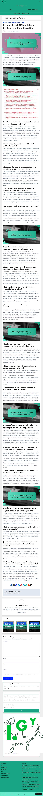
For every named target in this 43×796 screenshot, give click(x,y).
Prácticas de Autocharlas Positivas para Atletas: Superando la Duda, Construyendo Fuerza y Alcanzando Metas (31, 788)
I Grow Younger (15, 753)
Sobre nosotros (25, 13)
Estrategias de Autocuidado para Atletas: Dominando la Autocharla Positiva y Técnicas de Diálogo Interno (31, 767)
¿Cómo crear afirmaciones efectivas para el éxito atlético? (16, 101)
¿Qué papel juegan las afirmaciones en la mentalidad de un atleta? (18, 100)
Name (4, 658)
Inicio (11, 9)
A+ (2, 1)
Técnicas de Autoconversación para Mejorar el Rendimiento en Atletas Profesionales (21, 697)
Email (4, 663)
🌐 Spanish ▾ (38, 793)
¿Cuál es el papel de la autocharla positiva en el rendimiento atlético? (19, 91)
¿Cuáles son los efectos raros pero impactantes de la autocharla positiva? (20, 102)
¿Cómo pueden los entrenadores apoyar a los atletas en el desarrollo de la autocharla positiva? (19, 115)
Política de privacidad (5, 773)
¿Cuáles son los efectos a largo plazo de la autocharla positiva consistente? (20, 105)
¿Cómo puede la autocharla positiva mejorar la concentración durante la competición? (21, 95)
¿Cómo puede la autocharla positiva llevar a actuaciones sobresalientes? (19, 104)
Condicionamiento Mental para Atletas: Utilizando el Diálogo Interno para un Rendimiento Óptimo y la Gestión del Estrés (31, 783)
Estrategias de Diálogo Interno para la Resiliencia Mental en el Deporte (18, 695)
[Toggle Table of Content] (37, 90)
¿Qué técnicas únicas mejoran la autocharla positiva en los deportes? (19, 97)
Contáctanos (17, 13)
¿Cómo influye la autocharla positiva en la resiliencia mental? (17, 92)
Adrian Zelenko (9, 31)
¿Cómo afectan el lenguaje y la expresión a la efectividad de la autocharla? (20, 110)
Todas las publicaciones (32, 9)
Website (4, 669)
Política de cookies (5, 777)
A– (5, 1)
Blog (2, 771)
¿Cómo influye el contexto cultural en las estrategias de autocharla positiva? (20, 107)
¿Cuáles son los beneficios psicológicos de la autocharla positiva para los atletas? (21, 93)
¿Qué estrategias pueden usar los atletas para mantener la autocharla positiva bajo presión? (21, 118)
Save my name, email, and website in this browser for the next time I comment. (20, 675)
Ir (21, 710)
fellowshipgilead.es (21, 5)
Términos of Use (4, 775)
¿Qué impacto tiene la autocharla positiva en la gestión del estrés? (18, 96)
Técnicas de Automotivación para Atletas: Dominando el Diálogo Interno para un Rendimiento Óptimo (31, 777)
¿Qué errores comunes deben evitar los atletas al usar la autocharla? (18, 113)
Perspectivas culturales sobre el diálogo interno (13, 22)
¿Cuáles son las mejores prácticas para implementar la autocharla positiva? (20, 112)
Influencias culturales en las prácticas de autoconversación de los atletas (19, 699)
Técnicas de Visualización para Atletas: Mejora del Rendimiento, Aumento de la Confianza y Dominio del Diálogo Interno (32, 772)
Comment (5, 641)
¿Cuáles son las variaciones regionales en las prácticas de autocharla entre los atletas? (20, 109)
